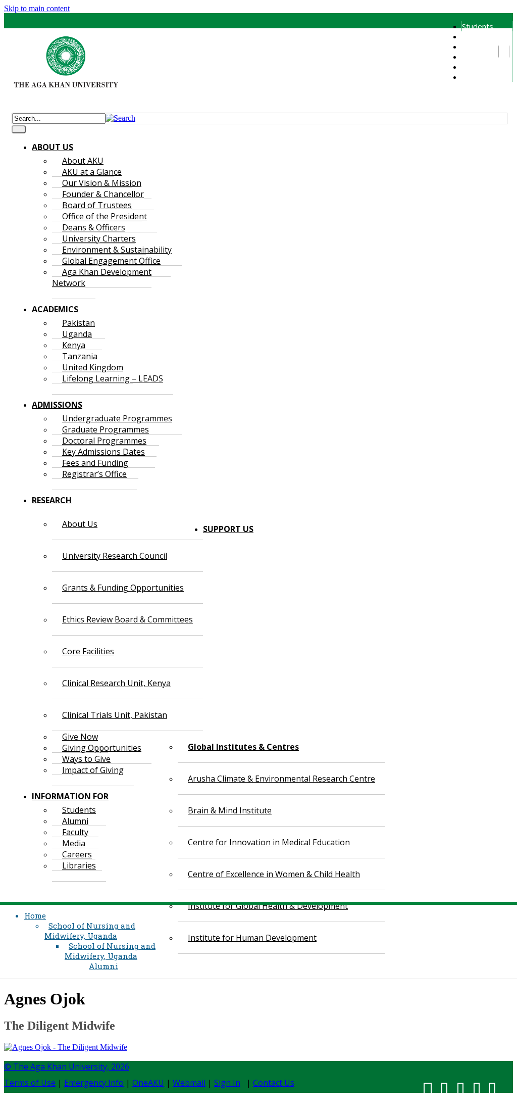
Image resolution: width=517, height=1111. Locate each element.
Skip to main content (37, 8)
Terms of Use (30, 1082)
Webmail (189, 1082)
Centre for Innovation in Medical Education (269, 842)
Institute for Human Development (252, 937)
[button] (120, 118)
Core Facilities (88, 651)
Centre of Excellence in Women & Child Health (274, 874)
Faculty (473, 46)
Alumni (472, 36)
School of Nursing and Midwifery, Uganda (89, 931)
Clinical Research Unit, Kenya (116, 683)
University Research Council (114, 555)
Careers (475, 67)
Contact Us (273, 1082)
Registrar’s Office (94, 473)
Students (477, 26)
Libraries (476, 77)
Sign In (227, 1082)
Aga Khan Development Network (101, 277)
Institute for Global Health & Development (268, 905)
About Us (79, 523)
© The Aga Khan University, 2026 (66, 1066)
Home (35, 915)
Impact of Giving (93, 770)
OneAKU (148, 1082)
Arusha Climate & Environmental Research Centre (281, 778)
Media (472, 57)
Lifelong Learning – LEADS (112, 378)
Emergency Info (94, 1082)
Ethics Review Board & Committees (127, 619)
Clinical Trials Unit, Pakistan (114, 714)
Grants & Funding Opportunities (123, 587)
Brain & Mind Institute (230, 810)
